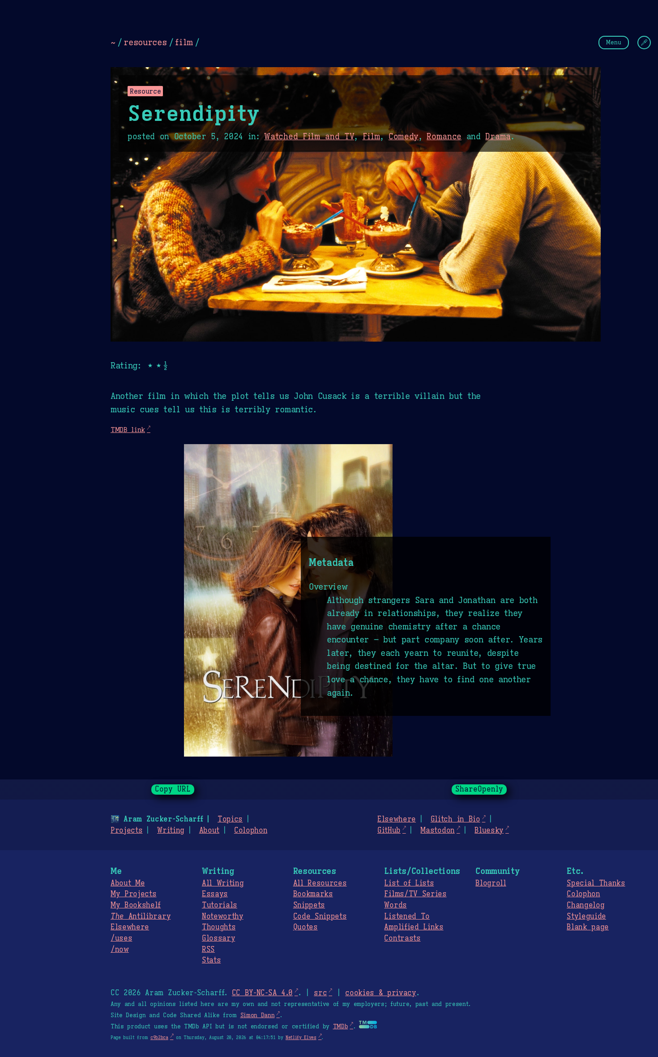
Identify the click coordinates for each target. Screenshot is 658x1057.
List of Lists (409, 883)
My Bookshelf (136, 905)
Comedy (404, 136)
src (320, 993)
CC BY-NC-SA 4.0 (262, 993)
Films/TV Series (415, 894)
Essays (215, 894)
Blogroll (490, 883)
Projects (126, 830)
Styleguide (586, 916)
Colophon (250, 830)
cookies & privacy (380, 993)
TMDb (340, 1026)
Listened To (406, 916)
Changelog (585, 905)
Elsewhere (396, 819)
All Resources (320, 883)
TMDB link (128, 429)
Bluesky (489, 830)
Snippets (309, 905)
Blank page (588, 927)
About (209, 830)
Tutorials (219, 905)
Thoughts (218, 927)
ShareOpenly (479, 789)
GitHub (389, 830)
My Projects (133, 894)
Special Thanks (596, 883)
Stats (211, 960)
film (184, 42)
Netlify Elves (301, 1037)
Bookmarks (313, 894)
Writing (170, 830)
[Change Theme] (644, 42)
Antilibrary (141, 916)
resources (145, 42)
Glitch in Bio (455, 819)
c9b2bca (159, 1037)
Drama (497, 136)
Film (371, 136)
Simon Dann (257, 1015)
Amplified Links (413, 927)
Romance (444, 136)
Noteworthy (223, 916)
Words (395, 905)
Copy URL (173, 789)
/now (120, 949)
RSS (208, 949)
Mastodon (437, 830)
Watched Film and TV (309, 136)
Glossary (218, 938)
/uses (121, 938)
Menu (613, 42)
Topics (230, 819)
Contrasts (402, 938)
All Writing (223, 883)
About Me (128, 883)
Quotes (305, 927)
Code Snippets (320, 916)
